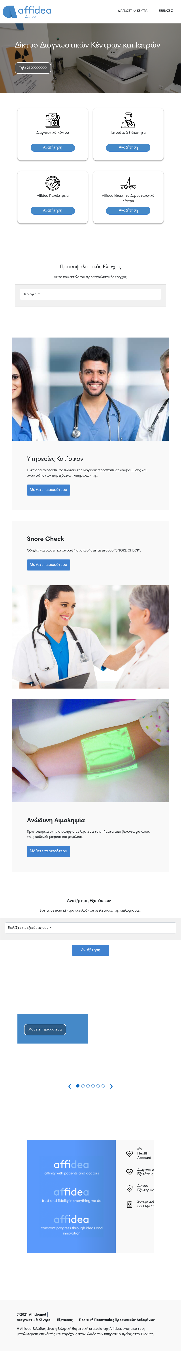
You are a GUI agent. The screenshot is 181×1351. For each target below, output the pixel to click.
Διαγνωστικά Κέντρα (34, 1320)
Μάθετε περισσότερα (48, 490)
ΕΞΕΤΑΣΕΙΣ (166, 11)
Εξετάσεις (65, 1320)
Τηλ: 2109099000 (33, 68)
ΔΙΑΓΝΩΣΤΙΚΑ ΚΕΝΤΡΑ (132, 11)
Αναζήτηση (52, 148)
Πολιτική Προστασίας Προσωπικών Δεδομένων (117, 1320)
